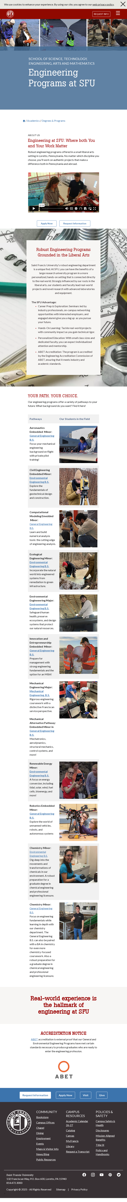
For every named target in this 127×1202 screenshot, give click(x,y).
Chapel (40, 1127)
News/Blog (42, 1154)
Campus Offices (45, 1122)
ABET (34, 1039)
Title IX (100, 1144)
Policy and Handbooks (102, 1152)
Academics (33, 121)
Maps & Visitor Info (47, 1148)
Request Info (101, 14)
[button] (118, 13)
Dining (40, 1133)
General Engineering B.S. (41, 526)
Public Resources (46, 1159)
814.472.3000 (14, 1182)
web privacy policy (103, 4)
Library (70, 1146)
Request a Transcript (77, 1151)
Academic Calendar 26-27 (77, 1123)
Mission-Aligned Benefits (105, 1137)
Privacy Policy (79, 1189)
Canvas (70, 1135)
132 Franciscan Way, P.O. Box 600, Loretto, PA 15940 (36, 1178)
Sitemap (60, 1189)
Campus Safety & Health (105, 1123)
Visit (85, 1095)
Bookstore (42, 1117)
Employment (43, 1138)
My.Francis (72, 1140)
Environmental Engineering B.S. (39, 853)
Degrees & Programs (53, 121)
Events (40, 1143)
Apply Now (65, 1095)
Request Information (35, 1095)
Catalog (70, 1130)
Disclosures (102, 1130)
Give (102, 1095)
